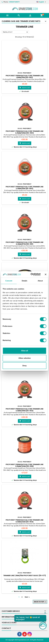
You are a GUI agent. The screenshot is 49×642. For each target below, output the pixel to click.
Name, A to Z (15, 32)
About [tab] (40, 281)
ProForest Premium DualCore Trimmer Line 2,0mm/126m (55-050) (24, 132)
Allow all (24, 351)
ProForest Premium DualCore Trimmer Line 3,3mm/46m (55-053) (24, 410)
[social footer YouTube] (24, 634)
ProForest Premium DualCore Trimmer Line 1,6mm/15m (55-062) (24, 76)
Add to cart (24, 88)
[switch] (43, 326)
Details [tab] (24, 281)
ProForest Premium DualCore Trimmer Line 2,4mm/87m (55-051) (24, 243)
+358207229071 (14, 2)
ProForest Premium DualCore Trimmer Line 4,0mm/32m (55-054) (24, 521)
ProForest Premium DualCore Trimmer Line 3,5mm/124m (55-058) (24, 465)
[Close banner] (45, 274)
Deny (24, 366)
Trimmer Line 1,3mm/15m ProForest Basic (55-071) (24, 575)
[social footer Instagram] (29, 634)
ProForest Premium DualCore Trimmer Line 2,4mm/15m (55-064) (24, 188)
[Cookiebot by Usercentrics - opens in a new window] (31, 274)
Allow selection (24, 358)
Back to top (40, 602)
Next (27, 597)
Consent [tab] (8, 281)
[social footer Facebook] (19, 634)
